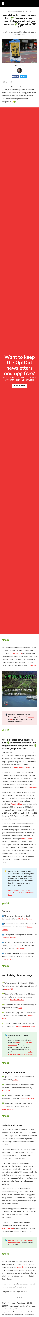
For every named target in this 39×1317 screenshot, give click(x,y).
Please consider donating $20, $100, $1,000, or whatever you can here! (21, 892)
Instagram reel (8, 1228)
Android (31, 717)
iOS (11, 719)
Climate (28, 11)
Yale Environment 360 (20, 768)
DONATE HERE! (19, 385)
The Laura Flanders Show (25, 1026)
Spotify (33, 665)
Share (16, 76)
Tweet (24, 76)
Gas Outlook (17, 653)
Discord (20, 1267)
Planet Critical (16, 804)
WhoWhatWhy (31, 787)
